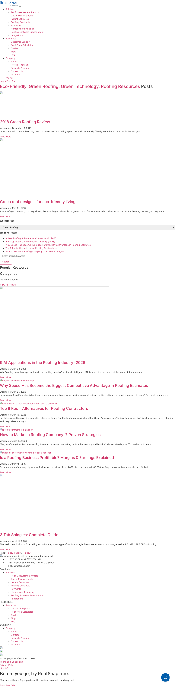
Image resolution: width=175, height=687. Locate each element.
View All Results (8, 284)
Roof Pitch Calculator (22, 45)
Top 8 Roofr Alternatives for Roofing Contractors (30, 248)
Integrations (17, 35)
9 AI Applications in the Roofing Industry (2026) (30, 241)
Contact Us (17, 71)
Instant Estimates (20, 18)
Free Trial (11, 81)
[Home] (9, 5)
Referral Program (20, 64)
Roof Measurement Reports (25, 12)
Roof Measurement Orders (24, 575)
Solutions (10, 9)
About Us (16, 61)
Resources (10, 38)
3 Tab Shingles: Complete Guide (29, 534)
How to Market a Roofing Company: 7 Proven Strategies (34, 251)
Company (10, 58)
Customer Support (20, 41)
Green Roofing (44, 86)
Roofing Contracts (20, 22)
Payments (16, 25)
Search (5, 261)
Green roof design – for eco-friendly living (37, 201)
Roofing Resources (120, 86)
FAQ (13, 55)
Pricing (9, 77)
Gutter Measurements (22, 15)
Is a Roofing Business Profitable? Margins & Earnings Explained (57, 457)
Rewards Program (20, 68)
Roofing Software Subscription (27, 32)
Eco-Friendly (13, 86)
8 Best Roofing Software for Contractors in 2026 (30, 238)
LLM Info (4, 668)
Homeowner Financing (22, 28)
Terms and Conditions (11, 661)
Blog (13, 51)
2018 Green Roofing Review (25, 121)
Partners (15, 74)
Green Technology (80, 86)
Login (3, 81)
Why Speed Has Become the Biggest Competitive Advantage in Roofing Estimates (48, 244)
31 (27, 552)
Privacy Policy (7, 665)
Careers (15, 634)
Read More (5, 136)
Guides (14, 48)
